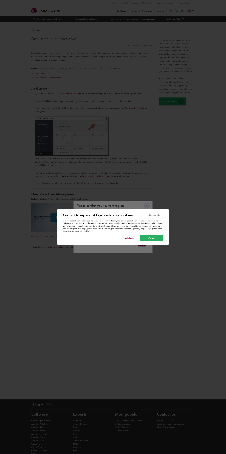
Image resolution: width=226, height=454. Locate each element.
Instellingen (129, 238)
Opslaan (151, 238)
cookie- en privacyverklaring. (80, 231)
